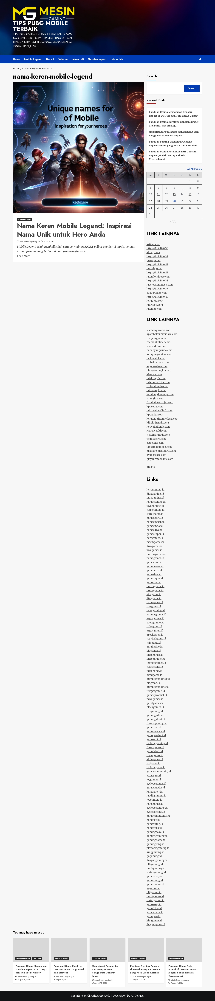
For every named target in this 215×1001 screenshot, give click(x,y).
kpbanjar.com (155, 414)
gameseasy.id (155, 876)
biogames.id (154, 650)
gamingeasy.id (155, 832)
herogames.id (155, 538)
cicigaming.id (155, 711)
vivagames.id (154, 550)
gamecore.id (154, 562)
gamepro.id (154, 916)
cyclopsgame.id (156, 811)
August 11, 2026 (177, 983)
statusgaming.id (156, 872)
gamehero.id (154, 570)
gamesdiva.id (155, 530)
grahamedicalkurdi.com (161, 450)
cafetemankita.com (158, 382)
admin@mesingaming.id (30, 241)
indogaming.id (155, 497)
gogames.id (153, 888)
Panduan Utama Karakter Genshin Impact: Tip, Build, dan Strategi (174, 123)
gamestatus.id (155, 912)
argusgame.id (155, 630)
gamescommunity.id (159, 771)
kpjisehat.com (155, 406)
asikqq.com (153, 244)
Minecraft (78, 59)
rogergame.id (155, 755)
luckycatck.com (156, 358)
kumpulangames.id (158, 679)
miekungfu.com (156, 378)
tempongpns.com (157, 338)
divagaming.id (155, 493)
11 (158, 194)
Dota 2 (50, 59)
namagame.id (155, 602)
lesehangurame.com (159, 330)
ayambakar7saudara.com (162, 334)
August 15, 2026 (100, 983)
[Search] (200, 59)
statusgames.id (155, 900)
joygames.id (154, 779)
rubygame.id (154, 626)
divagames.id (155, 546)
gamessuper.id (155, 534)
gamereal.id (154, 727)
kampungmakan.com (159, 354)
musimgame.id (155, 586)
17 (150, 201)
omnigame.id (154, 675)
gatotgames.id (155, 703)
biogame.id (153, 683)
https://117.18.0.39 (157, 256)
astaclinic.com (155, 442)
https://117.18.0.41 (157, 272)
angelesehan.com (157, 366)
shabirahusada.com (158, 434)
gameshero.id (155, 517)
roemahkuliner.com (158, 342)
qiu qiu (151, 466)
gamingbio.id (155, 646)
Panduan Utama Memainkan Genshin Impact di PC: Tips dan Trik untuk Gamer (173, 113)
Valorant (63, 59)
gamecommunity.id (158, 815)
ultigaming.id (155, 864)
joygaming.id (154, 799)
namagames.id (155, 558)
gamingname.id (156, 840)
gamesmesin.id (156, 522)
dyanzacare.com (156, 455)
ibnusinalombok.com (159, 447)
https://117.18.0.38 (157, 280)
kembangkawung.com (160, 394)
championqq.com (157, 292)
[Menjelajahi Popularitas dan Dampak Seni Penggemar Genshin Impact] (107, 950)
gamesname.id (155, 884)
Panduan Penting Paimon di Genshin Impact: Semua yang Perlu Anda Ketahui (173, 143)
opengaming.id (156, 610)
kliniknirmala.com (158, 422)
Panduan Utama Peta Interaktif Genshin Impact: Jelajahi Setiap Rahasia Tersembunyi (172, 155)
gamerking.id (155, 824)
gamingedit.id (155, 715)
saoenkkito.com (156, 346)
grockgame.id (155, 634)
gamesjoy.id (154, 775)
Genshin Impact (97, 59)
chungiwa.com (155, 398)
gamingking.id (155, 844)
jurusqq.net (154, 260)
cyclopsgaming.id (157, 807)
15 (190, 194)
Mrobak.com (154, 374)
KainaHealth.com (157, 430)
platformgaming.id (158, 848)
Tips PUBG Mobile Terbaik (40, 26)
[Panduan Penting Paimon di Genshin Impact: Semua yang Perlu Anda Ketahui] (146, 950)
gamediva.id (154, 574)
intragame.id (154, 671)
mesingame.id (155, 590)
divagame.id (154, 598)
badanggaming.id (157, 743)
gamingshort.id (156, 719)
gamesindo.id (155, 526)
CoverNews (120, 995)
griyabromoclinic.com (160, 459)
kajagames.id (155, 791)
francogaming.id (157, 723)
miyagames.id (155, 699)
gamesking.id (155, 880)
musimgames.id (156, 554)
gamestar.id (154, 582)
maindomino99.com (158, 276)
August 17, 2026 (62, 979)
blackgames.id (155, 707)
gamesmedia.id (156, 787)
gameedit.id (154, 739)
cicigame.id (153, 763)
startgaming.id (155, 509)
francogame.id (155, 747)
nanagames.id (155, 803)
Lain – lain (116, 59)
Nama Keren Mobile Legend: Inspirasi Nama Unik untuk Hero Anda (74, 230)
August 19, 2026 (24, 979)
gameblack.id (155, 751)
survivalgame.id (156, 638)
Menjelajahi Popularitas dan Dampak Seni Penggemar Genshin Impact (174, 133)
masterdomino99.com (160, 284)
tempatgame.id (156, 691)
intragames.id (155, 654)
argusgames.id (155, 618)
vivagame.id (154, 594)
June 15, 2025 (49, 241)
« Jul (173, 221)
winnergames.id (156, 614)
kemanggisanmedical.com (162, 418)
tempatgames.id (156, 663)
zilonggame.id (155, 622)
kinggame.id (154, 920)
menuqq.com (154, 308)
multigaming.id (156, 868)
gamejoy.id (153, 820)
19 (166, 201)
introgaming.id (156, 658)
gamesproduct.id (157, 695)
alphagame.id (155, 759)
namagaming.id (156, 501)
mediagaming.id (156, 795)
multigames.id (155, 896)
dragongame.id (156, 924)
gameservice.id (156, 731)
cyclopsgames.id (156, 783)
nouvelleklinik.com (158, 426)
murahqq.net (154, 268)
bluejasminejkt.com (158, 370)
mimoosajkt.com (156, 390)
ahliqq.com (153, 252)
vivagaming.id (155, 506)
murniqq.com (155, 304)
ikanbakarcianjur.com (160, 402)
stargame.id (154, 606)
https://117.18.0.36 (157, 248)
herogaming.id (155, 489)
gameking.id (154, 908)
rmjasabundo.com (157, 386)
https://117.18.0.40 (157, 296)
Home (16, 59)
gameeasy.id (154, 904)
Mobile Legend (33, 59)
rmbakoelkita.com (158, 362)
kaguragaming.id (157, 836)
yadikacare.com (156, 438)
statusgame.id (155, 514)
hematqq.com (155, 300)
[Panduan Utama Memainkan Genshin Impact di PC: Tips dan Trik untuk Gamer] (31, 950)
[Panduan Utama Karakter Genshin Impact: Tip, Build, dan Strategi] (69, 950)
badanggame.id (156, 767)
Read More (23, 256)
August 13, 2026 (139, 979)
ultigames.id (154, 892)
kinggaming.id (155, 852)
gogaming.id (154, 856)
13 (174, 194)
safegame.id (154, 642)
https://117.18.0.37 (157, 288)
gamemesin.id (155, 566)
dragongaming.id (157, 860)
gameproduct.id (156, 735)
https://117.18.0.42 (157, 264)
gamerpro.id (154, 828)
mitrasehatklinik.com (160, 410)
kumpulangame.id (158, 687)
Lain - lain (37, 958)
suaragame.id (155, 666)
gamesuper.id (155, 578)
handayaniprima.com (159, 350)
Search (152, 76)
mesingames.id (156, 542)
